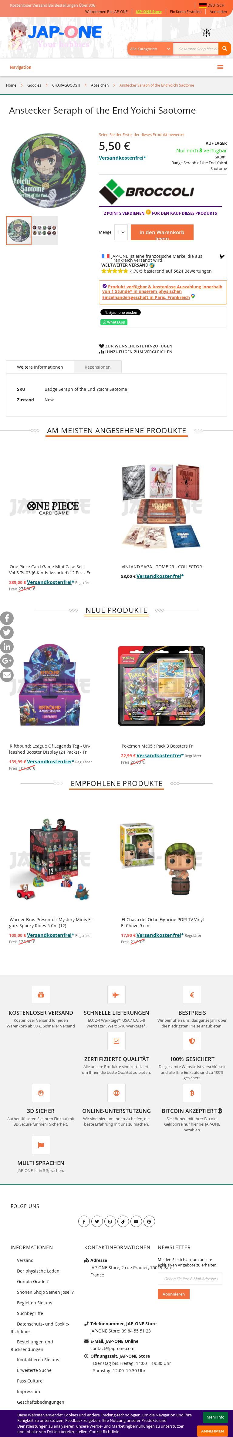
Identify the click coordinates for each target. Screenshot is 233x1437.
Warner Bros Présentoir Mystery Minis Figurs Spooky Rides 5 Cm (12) (51, 922)
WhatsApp (115, 322)
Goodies (34, 85)
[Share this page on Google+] (7, 661)
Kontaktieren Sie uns (38, 1359)
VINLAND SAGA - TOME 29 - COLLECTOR (162, 566)
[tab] (40, 366)
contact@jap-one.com (112, 1348)
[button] (213, 5)
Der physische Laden (38, 1271)
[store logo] (55, 36)
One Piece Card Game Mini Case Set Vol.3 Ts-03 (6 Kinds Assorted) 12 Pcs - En (50, 570)
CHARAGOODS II (66, 85)
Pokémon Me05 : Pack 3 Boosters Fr (157, 746)
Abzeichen (100, 85)
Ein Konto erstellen (185, 11)
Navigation (21, 67)
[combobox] (182, 48)
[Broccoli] (146, 203)
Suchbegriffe (30, 1313)
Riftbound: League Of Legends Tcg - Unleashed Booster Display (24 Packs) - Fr (49, 749)
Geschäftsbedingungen (40, 1402)
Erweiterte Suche (34, 1370)
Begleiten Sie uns (34, 1303)
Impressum (28, 1391)
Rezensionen (98, 367)
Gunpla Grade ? (33, 1281)
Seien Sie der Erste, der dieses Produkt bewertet (142, 134)
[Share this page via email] (7, 675)
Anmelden (218, 11)
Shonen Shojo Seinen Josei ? (45, 1292)
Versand (25, 1260)
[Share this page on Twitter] (7, 632)
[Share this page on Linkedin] (7, 646)
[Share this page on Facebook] (7, 618)
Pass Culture (29, 1381)
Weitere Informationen (40, 367)
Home (11, 85)
